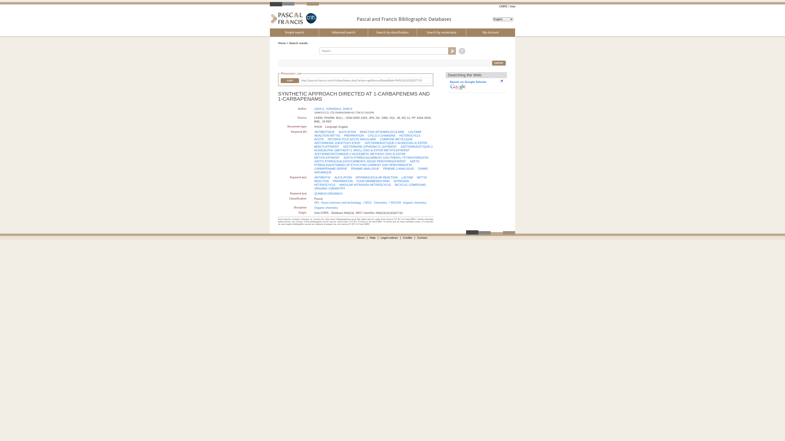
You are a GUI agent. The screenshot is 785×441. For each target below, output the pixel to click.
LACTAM (407, 177)
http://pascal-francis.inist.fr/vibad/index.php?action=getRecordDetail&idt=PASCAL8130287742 (361, 80)
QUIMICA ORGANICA (328, 193)
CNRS (503, 6)
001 (316, 202)
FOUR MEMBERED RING (373, 181)
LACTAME (415, 132)
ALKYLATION (347, 132)
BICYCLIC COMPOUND (410, 184)
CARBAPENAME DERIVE (330, 168)
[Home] (287, 18)
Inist (512, 6)
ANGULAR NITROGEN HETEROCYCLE (365, 184)
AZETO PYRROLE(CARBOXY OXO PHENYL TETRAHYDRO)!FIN (386, 157)
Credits (407, 237)
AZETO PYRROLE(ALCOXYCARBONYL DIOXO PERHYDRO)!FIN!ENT (360, 161)
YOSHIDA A (333, 108)
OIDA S (319, 108)
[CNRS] (310, 18)
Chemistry (380, 202)
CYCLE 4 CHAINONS (381, 135)
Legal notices (389, 237)
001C (368, 202)
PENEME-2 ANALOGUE (398, 168)
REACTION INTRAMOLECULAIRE (382, 132)
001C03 (396, 202)
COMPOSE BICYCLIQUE (396, 139)
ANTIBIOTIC (322, 177)
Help (373, 237)
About (360, 237)
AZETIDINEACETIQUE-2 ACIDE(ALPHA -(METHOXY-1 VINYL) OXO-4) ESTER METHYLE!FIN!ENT (373, 148)
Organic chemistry (414, 202)
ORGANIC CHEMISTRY (329, 188)
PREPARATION (354, 135)
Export (499, 63)
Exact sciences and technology (341, 202)
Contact (422, 237)
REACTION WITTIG (327, 135)
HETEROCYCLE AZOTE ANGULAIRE (352, 139)
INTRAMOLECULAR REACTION (377, 177)
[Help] (461, 50)
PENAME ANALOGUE (365, 168)
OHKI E (347, 108)
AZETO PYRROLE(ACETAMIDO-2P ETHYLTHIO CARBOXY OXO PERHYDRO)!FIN (366, 163)
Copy (290, 80)
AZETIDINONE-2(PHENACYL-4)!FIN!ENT (370, 146)
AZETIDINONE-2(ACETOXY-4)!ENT (337, 143)
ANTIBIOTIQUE (324, 132)
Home (282, 43)
